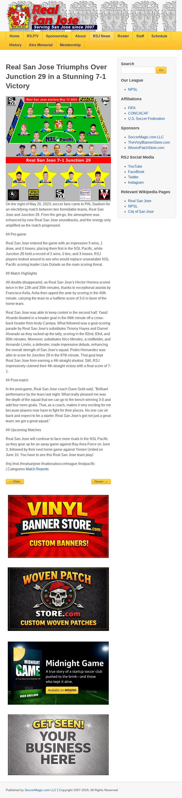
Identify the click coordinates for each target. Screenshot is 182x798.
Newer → (101, 481)
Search (127, 63)
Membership (70, 45)
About (80, 36)
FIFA (132, 108)
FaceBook (136, 172)
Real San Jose (139, 201)
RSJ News (101, 36)
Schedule (159, 36)
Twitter (133, 177)
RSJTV (33, 36)
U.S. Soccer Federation (146, 119)
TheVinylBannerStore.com (149, 142)
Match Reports (37, 469)
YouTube (135, 166)
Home (15, 36)
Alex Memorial (41, 45)
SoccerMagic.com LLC (146, 137)
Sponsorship (57, 36)
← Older (15, 481)
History (15, 45)
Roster (123, 36)
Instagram (136, 182)
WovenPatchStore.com (146, 148)
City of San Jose (141, 211)
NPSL (133, 89)
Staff (140, 36)
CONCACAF (138, 113)
